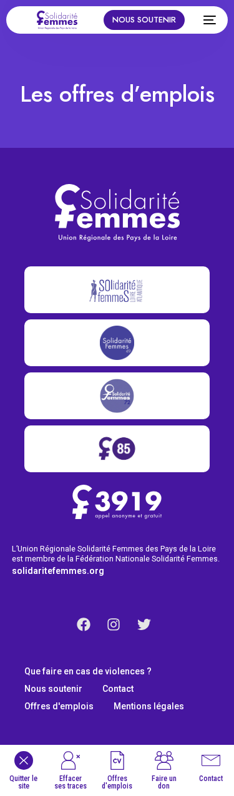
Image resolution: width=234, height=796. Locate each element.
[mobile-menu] (206, 20)
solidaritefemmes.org (58, 571)
